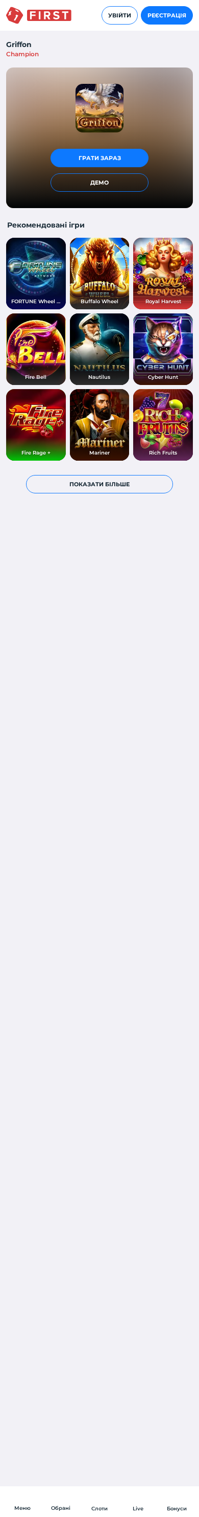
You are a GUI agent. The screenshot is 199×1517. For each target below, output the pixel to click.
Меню (22, 1508)
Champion (22, 54)
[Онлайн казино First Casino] (38, 15)
